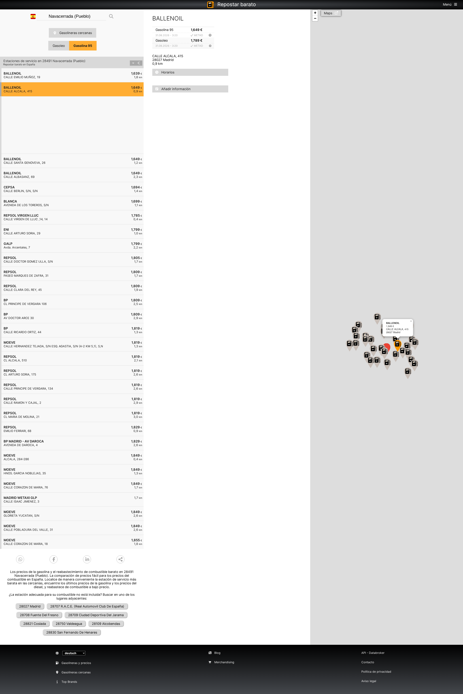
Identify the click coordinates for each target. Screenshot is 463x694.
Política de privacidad (376, 671)
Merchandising (224, 662)
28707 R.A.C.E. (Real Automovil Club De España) (87, 606)
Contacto (367, 662)
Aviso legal (368, 681)
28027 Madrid (30, 606)
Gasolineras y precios (76, 663)
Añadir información (176, 89)
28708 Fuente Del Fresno (39, 615)
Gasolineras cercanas (75, 33)
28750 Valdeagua (69, 624)
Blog (217, 653)
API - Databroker (373, 653)
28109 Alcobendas (106, 624)
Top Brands (69, 682)
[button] (408, 354)
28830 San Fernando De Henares (71, 632)
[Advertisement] (74, 125)
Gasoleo (59, 46)
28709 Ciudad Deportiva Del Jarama (96, 615)
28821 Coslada (34, 624)
